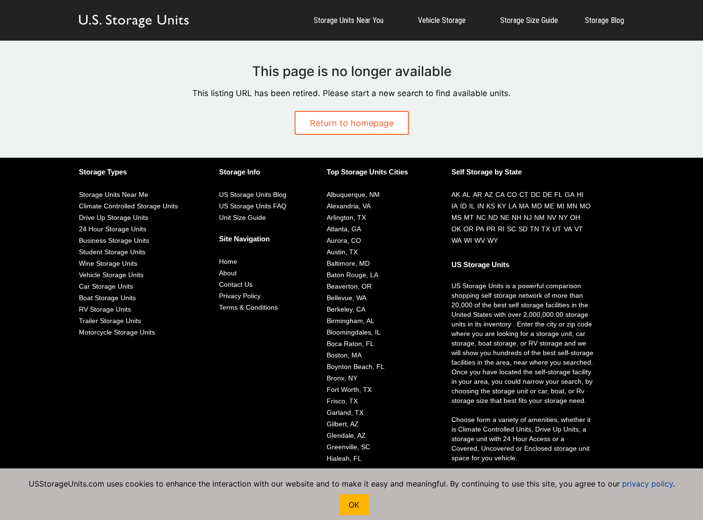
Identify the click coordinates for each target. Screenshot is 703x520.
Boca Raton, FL (350, 343)
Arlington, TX (346, 217)
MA (524, 206)
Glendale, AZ (346, 435)
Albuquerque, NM (353, 194)
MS (456, 217)
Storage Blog (604, 20)
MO (585, 206)
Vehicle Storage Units (111, 275)
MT (469, 217)
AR (477, 194)
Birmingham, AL (350, 321)
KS (490, 206)
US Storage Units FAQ (252, 206)
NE (504, 217)
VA (568, 229)
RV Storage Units (105, 309)
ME (549, 206)
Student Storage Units (112, 252)
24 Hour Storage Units (112, 229)
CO (512, 194)
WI (468, 240)
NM (539, 217)
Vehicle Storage (442, 20)
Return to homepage (352, 123)
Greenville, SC (348, 447)
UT (556, 229)
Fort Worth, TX (349, 389)
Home (228, 261)
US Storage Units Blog (252, 194)
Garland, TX (345, 412)
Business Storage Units (114, 240)
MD (536, 206)
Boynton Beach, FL (355, 366)
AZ (488, 194)
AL (466, 194)
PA (480, 229)
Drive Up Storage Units (113, 217)
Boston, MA (344, 355)
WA (456, 240)
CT (523, 194)
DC (535, 194)
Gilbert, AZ (343, 424)
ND (493, 217)
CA (500, 194)
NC (481, 217)
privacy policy (647, 483)
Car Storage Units (106, 286)
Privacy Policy (240, 296)
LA (512, 206)
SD (522, 229)
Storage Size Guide (529, 20)
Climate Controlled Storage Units (128, 206)
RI (501, 229)
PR (490, 229)
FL (558, 194)
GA (569, 194)
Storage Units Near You (349, 20)
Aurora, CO (344, 240)
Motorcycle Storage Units (117, 332)
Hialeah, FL (344, 458)
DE (547, 194)
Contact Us (236, 284)
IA (454, 206)
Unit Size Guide (242, 217)
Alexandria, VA (349, 206)
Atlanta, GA (344, 229)
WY (492, 240)
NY (563, 217)
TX (545, 229)
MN (572, 206)
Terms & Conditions (248, 307)
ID (463, 206)
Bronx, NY (342, 378)
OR (468, 229)
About (228, 273)
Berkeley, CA (346, 309)
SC (511, 229)
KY (501, 206)
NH (516, 217)
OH (575, 217)
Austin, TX (342, 252)
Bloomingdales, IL (354, 332)
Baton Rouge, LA (352, 275)
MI (560, 206)
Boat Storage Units (107, 298)
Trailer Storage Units (110, 321)
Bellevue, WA (346, 298)
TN (534, 229)
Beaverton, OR (349, 286)
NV (551, 217)
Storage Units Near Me (113, 194)
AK (455, 194)
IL (472, 206)
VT (578, 229)
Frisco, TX (342, 401)
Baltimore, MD (348, 263)
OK (456, 229)
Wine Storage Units (108, 263)
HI (580, 194)
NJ (528, 217)
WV (479, 240)
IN (480, 206)
